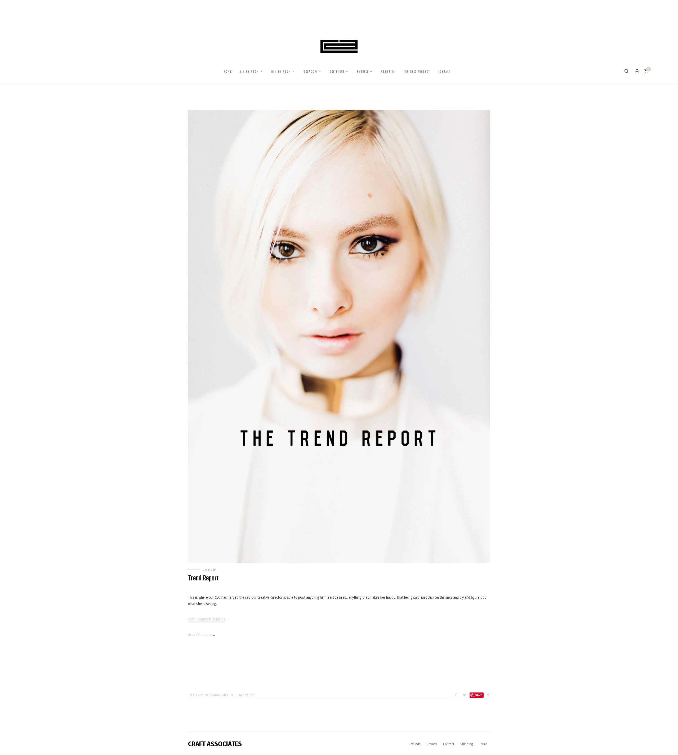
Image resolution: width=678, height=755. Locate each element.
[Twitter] (464, 695)
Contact (448, 744)
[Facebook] (456, 695)
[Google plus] (487, 695)
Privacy (432, 744)
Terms (483, 744)
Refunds (415, 744)
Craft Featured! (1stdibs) (206, 619)
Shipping (466, 744)
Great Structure (200, 634)
